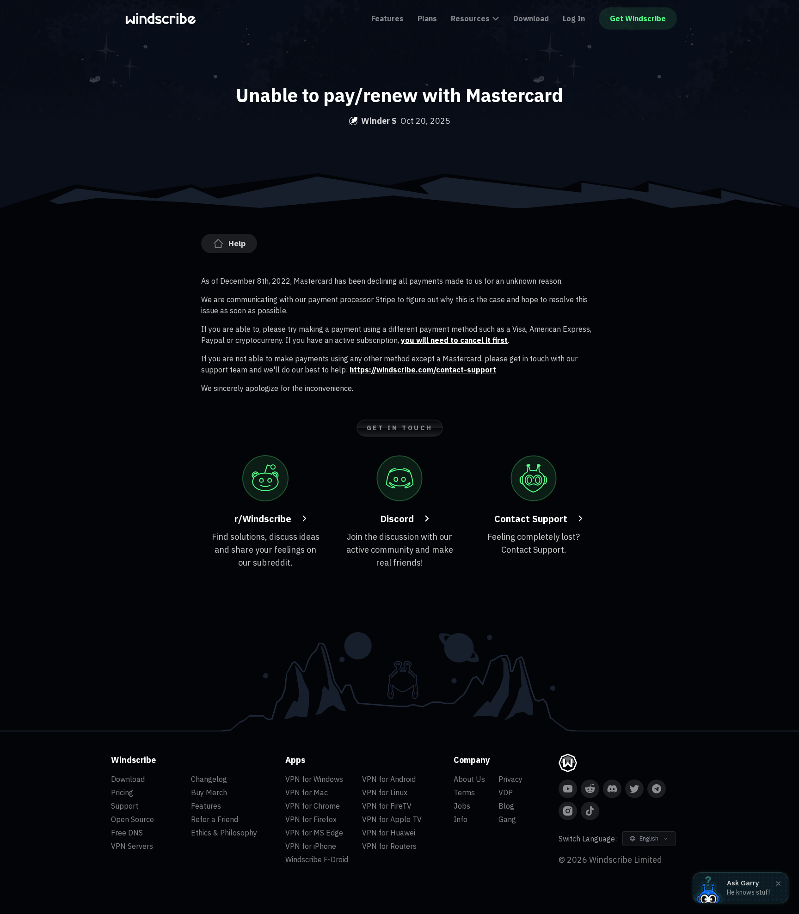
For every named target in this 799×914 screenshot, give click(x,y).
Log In (574, 18)
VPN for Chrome (312, 805)
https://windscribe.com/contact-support (423, 369)
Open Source (132, 819)
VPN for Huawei (388, 832)
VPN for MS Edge (314, 832)
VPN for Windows (314, 779)
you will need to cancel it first (454, 340)
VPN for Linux (384, 792)
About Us (469, 779)
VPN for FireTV (387, 805)
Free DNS (127, 832)
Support (124, 805)
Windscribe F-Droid (316, 859)
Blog (506, 805)
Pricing (122, 792)
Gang (507, 819)
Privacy (510, 779)
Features (387, 18)
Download (531, 18)
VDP (505, 792)
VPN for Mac (306, 792)
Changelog (209, 779)
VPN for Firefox (311, 819)
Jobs (462, 805)
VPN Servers (132, 846)
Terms (464, 792)
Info (460, 819)
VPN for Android (389, 779)
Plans (427, 18)
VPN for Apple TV (392, 819)
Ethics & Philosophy (224, 832)
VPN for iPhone (310, 846)
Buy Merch (209, 792)
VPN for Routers (389, 846)
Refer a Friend (214, 819)
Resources (470, 18)
